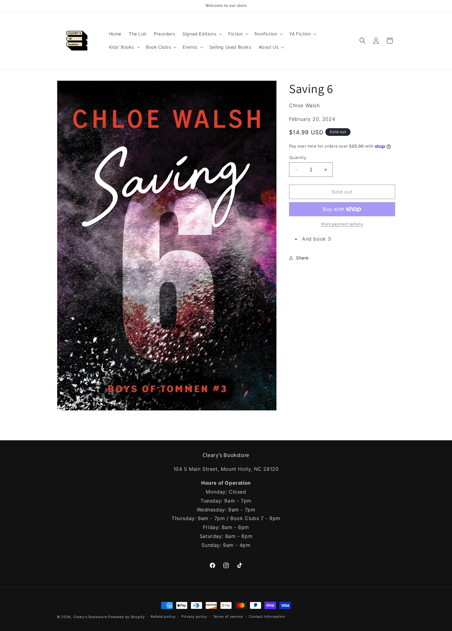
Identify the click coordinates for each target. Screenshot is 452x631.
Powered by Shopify (126, 617)
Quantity (297, 157)
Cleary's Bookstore (90, 617)
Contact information (267, 617)
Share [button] (302, 257)
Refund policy (163, 617)
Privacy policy (194, 617)
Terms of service (228, 617)
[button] (201, 33)
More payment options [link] (342, 224)
